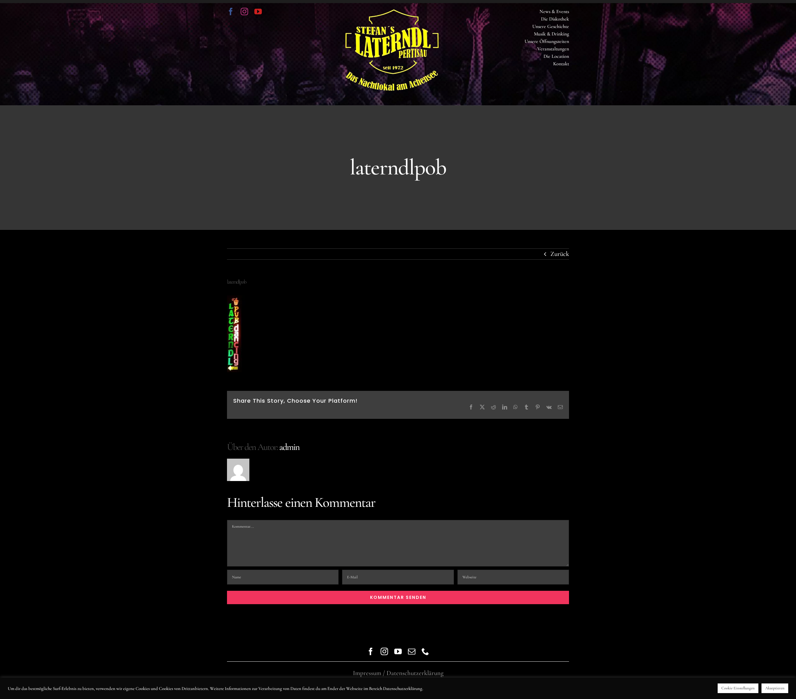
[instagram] (244, 11)
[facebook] (230, 11)
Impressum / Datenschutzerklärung (398, 673)
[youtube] (258, 11)
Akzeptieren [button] (774, 688)
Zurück (559, 254)
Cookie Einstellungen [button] (738, 688)
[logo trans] (392, 12)
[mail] (411, 651)
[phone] (425, 651)
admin (289, 447)
